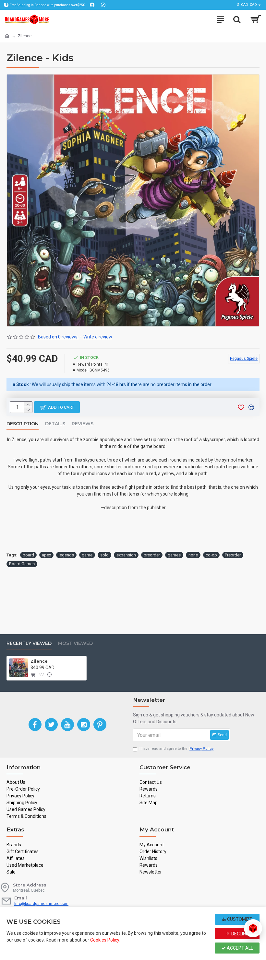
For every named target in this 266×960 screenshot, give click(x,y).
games (174, 555)
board (28, 555)
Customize (239, 919)
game (87, 555)
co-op (211, 555)
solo (104, 555)
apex (46, 555)
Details (55, 424)
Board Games (22, 563)
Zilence (39, 661)
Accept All (239, 948)
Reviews (82, 424)
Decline (239, 933)
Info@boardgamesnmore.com (41, 903)
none (193, 555)
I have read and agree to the (176, 749)
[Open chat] (253, 928)
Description (22, 424)
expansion (126, 555)
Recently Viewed (29, 643)
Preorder (233, 555)
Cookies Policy (104, 940)
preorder (152, 555)
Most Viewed (75, 643)
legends (66, 555)
